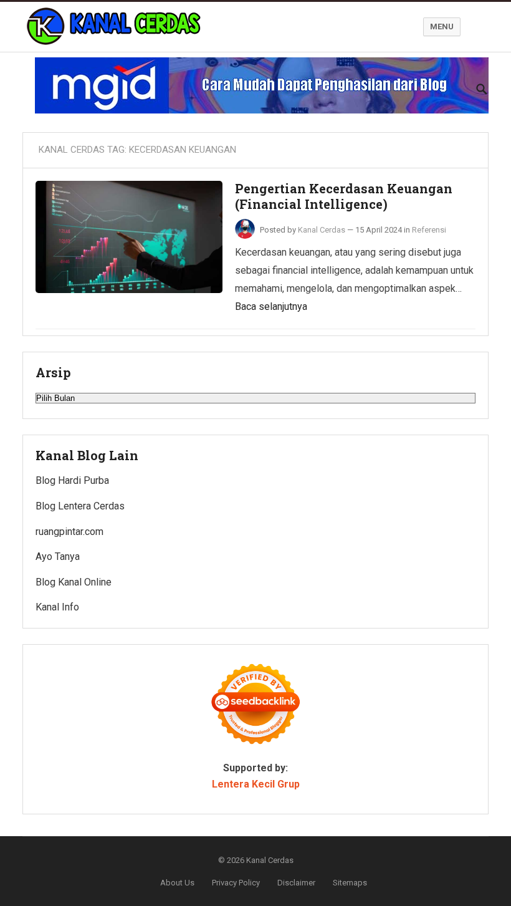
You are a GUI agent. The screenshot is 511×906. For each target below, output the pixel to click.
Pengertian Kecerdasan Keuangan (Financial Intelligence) (343, 196)
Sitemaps (350, 882)
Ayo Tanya (58, 556)
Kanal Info (57, 607)
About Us (177, 882)
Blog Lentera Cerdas (80, 506)
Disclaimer (296, 882)
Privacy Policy (236, 882)
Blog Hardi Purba (72, 480)
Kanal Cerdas (321, 229)
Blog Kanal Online (74, 582)
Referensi (429, 229)
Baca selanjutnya (271, 306)
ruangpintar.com (69, 531)
